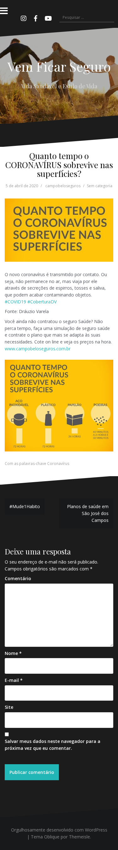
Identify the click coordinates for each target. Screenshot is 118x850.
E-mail (14, 680)
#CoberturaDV (42, 302)
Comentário (18, 578)
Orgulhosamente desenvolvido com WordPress (59, 830)
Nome (13, 653)
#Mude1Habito (24, 506)
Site (9, 707)
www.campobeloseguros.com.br (37, 349)
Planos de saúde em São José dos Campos (88, 513)
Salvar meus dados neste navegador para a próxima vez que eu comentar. (52, 744)
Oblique (51, 837)
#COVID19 (15, 302)
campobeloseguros (63, 185)
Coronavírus (58, 463)
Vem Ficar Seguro (59, 66)
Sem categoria (99, 185)
